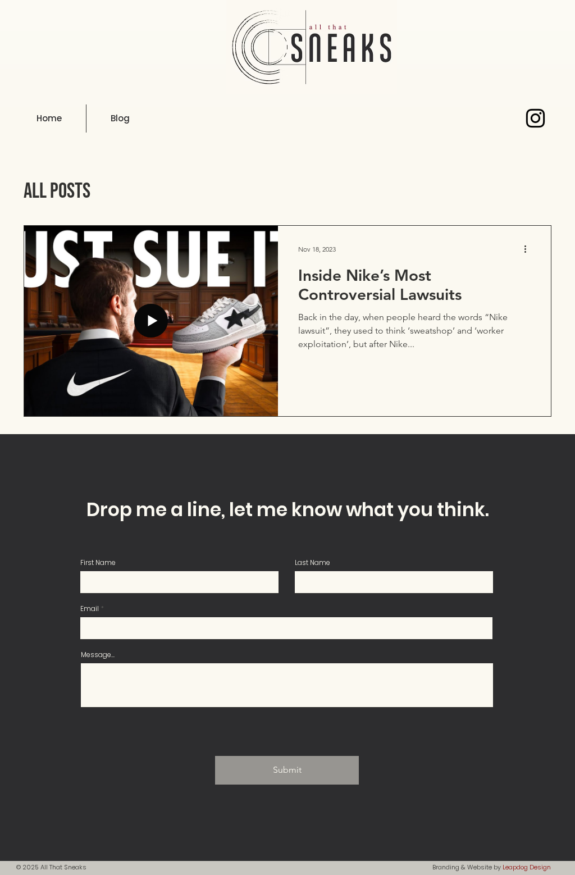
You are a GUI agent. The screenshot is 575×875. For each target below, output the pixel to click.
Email (89, 608)
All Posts (57, 191)
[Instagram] (535, 118)
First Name (98, 562)
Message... (98, 654)
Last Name (312, 562)
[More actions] (529, 249)
